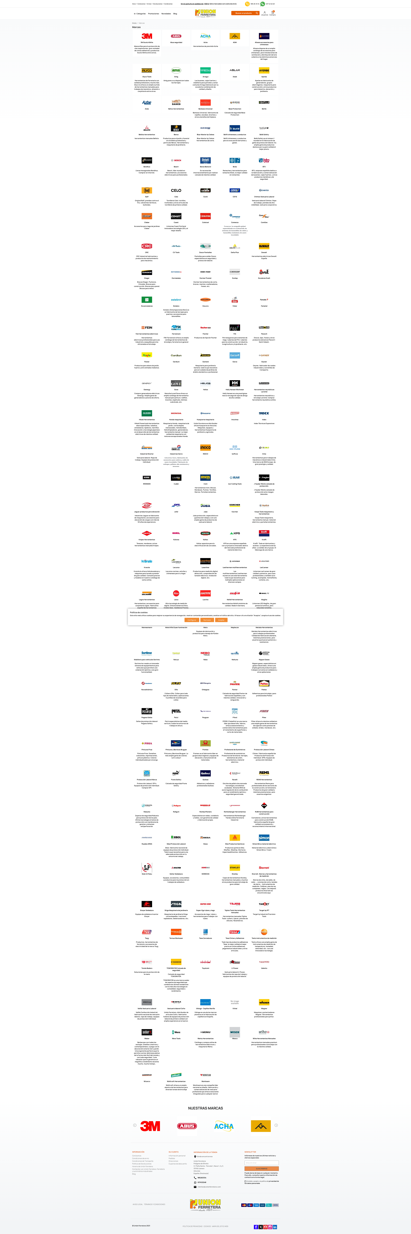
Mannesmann (147, 627)
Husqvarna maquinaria (205, 419)
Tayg (147, 938)
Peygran (205, 717)
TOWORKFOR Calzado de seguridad (176, 969)
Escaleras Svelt (264, 278)
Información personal (177, 1155)
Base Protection (235, 109)
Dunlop (235, 278)
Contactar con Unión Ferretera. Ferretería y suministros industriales (148, 1170)
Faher (235, 306)
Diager (146, 278)
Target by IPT (264, 910)
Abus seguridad (176, 42)
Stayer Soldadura (147, 910)
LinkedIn (275, 1226)
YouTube (265, 1226)
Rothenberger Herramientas (235, 812)
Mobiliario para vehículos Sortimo (147, 659)
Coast (176, 222)
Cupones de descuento (178, 1164)
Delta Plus (235, 252)
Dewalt (264, 252)
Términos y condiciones (154, 1204)
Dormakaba (176, 278)
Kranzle (147, 567)
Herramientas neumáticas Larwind (264, 390)
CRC (147, 252)
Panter (235, 689)
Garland (206, 362)
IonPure (235, 454)
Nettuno (235, 659)
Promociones (153, 13)
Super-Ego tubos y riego (205, 910)
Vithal (235, 1008)
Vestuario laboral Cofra (176, 1008)
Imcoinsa (234, 419)
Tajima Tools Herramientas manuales (235, 911)
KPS (234, 539)
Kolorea (176, 539)
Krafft (264, 539)
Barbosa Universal (205, 109)
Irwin (205, 484)
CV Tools (176, 252)
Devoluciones (157, 4)
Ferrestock (176, 334)
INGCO (205, 454)
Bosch (176, 167)
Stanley (235, 874)
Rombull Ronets (206, 812)
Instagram (270, 1226)
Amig (176, 77)
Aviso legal (138, 1204)
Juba (205, 512)
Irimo (264, 454)
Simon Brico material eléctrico (264, 844)
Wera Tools (176, 1038)
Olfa (176, 689)
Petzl (176, 717)
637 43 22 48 (270, 4)
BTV (264, 167)
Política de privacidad (193, 1226)
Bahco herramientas (176, 109)
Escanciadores (147, 306)
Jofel (176, 512)
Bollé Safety (264, 134)
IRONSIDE (147, 484)
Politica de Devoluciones (141, 1164)
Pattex (264, 689)
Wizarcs (147, 1081)
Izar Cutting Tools (235, 484)
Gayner (264, 362)
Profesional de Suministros (234, 749)
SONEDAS (205, 874)
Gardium (176, 362)
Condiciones (168, 4)
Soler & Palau (147, 874)
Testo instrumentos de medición (264, 938)
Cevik (205, 197)
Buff (146, 197)
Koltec (205, 539)
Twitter (261, 1226)
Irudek (176, 484)
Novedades (166, 13)
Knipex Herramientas (147, 539)
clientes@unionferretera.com (209, 1187)
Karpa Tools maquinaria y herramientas (264, 513)
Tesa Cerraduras (205, 938)
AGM (235, 42)
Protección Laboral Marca (147, 779)
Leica (176, 599)
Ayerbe (264, 77)
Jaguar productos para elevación (147, 512)
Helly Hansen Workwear (235, 389)
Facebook (256, 1226)
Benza (176, 134)
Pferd (235, 717)
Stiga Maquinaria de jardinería (176, 910)
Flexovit (264, 334)
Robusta (147, 812)
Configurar (192, 620)
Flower (146, 362)
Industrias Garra (176, 454)
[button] (135, 1125)
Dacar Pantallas (205, 252)
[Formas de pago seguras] (260, 1205)
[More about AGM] (261, 1125)
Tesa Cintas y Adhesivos (235, 938)
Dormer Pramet (205, 278)
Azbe (147, 109)
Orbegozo (205, 689)
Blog (175, 13)
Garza (235, 362)
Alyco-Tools (146, 77)
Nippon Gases (264, 659)
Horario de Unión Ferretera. (142, 1166)
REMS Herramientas (264, 779)
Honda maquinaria (176, 419)
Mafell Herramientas (235, 599)
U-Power (235, 968)
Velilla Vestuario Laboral (147, 1008)
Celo (176, 197)
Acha (206, 42)
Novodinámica (146, 689)
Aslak (235, 77)
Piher (264, 717)
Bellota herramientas (147, 134)
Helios (205, 389)
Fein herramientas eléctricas (147, 334)
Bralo (235, 167)
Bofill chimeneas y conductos (235, 134)
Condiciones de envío (140, 1158)
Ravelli (234, 779)
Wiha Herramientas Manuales (264, 1038)
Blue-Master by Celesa (205, 134)
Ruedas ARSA (147, 844)
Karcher (235, 512)
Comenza (234, 222)
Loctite (205, 599)
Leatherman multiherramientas (235, 567)
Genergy (147, 389)
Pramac (205, 749)
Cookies (207, 1226)
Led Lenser (264, 567)
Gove (176, 389)
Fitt (235, 334)
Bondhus (147, 167)
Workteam (206, 1081)
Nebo (205, 659)
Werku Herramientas (206, 1038)
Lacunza (176, 567)
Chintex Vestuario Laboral (264, 197)
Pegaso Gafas (146, 717)
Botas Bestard (205, 167)
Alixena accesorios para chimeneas (264, 43)
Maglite (264, 599)
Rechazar (207, 620)
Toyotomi (205, 968)
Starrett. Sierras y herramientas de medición (264, 875)
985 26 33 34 (255, 4)
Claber (146, 222)
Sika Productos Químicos (234, 844)
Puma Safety (176, 779)
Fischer (205, 334)
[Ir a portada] (205, 1205)
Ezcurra (205, 306)
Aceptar (221, 620)
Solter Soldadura (176, 874)
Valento (264, 968)
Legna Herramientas (147, 599)
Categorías (141, 13)
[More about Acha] (224, 1125)
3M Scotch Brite (147, 42)
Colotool (205, 222)
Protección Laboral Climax (264, 749)
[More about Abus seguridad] (187, 1125)
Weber (146, 1038)
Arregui (205, 77)
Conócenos (141, 4)
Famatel (264, 306)
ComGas (264, 222)
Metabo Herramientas (264, 627)
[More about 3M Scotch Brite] (150, 1125)
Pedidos (172, 1158)
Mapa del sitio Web (220, 1226)
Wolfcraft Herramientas (176, 1081)
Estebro (176, 306)
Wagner (264, 1008)
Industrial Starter (147, 454)
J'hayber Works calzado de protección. (264, 485)
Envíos (149, 4)
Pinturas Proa (147, 749)
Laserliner (205, 567)
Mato (205, 627)
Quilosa (205, 779)
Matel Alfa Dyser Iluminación (176, 627)
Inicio (134, 4)
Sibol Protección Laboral (176, 844)
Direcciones (173, 1161)
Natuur (176, 659)
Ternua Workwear (176, 938)
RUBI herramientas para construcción (264, 813)
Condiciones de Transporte (142, 1161)
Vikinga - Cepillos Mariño (205, 1008)
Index (264, 419)
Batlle (264, 109)
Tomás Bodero (146, 968)
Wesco (235, 1038)
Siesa (205, 844)
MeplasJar (235, 627)
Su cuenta (174, 1152)
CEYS (235, 197)
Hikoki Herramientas (147, 419)
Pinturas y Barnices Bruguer (176, 749)
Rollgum (176, 812)
